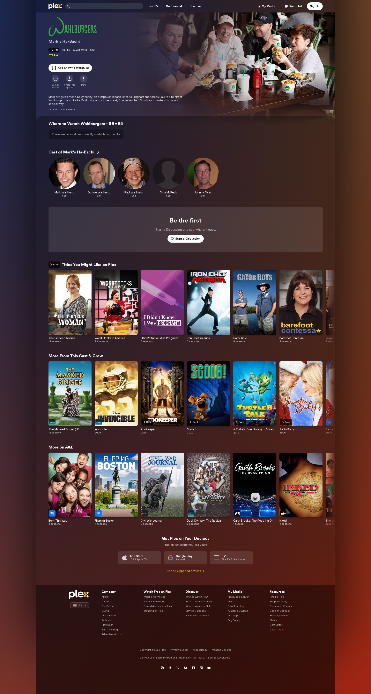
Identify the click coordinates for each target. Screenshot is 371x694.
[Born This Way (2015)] (70, 489)
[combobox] (107, 6)
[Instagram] (162, 668)
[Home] (55, 6)
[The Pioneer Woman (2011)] (70, 306)
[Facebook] (193, 668)
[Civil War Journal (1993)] (162, 489)
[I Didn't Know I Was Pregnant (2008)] (162, 306)
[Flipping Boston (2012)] (116, 489)
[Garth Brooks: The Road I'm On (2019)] (254, 489)
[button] (70, 82)
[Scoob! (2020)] (208, 397)
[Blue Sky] (185, 668)
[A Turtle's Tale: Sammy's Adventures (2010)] (254, 397)
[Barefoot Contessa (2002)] (301, 306)
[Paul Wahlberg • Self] (134, 177)
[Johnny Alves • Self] (203, 177)
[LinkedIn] (201, 668)
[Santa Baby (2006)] (301, 397)
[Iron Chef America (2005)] (208, 306)
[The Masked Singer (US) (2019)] (70, 397)
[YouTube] (209, 668)
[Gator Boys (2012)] (254, 306)
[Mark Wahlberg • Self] (64, 177)
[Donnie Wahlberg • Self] (99, 177)
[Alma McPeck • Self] (168, 177)
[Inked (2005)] (301, 489)
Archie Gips (69, 109)
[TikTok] (170, 668)
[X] (178, 668)
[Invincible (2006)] (116, 397)
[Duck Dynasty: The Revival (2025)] (208, 489)
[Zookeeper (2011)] (162, 397)
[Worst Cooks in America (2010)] (116, 306)
